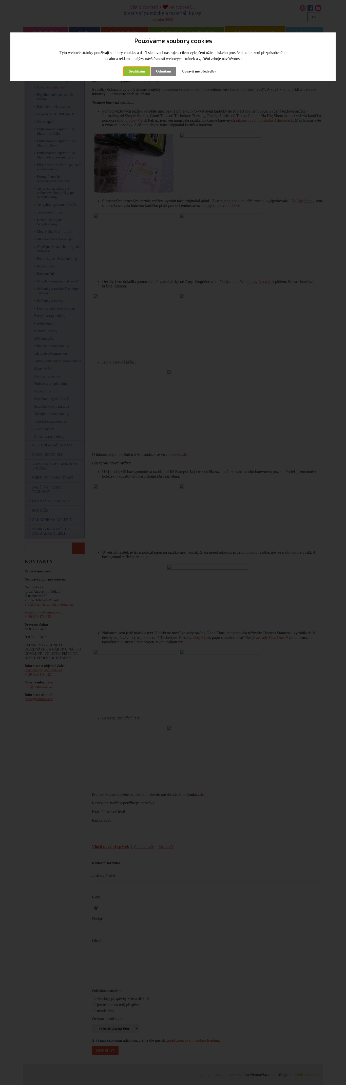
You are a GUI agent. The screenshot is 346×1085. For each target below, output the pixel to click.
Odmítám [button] (163, 71)
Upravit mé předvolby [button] (199, 71)
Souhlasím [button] (137, 71)
